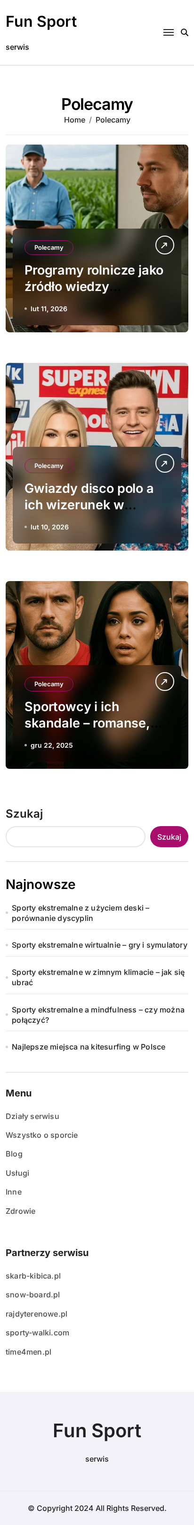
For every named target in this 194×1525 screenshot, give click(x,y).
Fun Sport (41, 21)
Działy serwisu (32, 1116)
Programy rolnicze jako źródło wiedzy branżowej (93, 286)
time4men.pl (28, 1351)
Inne (14, 1191)
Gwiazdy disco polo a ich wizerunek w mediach (89, 505)
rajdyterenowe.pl (36, 1313)
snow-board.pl (33, 1294)
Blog (14, 1153)
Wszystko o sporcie (42, 1135)
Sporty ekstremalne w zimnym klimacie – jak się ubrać (98, 977)
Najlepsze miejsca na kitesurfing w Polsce (88, 1046)
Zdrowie (20, 1211)
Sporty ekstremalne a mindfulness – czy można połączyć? (98, 1015)
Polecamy (49, 247)
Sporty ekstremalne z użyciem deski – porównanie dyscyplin (80, 913)
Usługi (17, 1173)
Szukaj (24, 813)
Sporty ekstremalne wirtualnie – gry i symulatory (99, 945)
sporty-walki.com (37, 1332)
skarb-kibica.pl (33, 1275)
